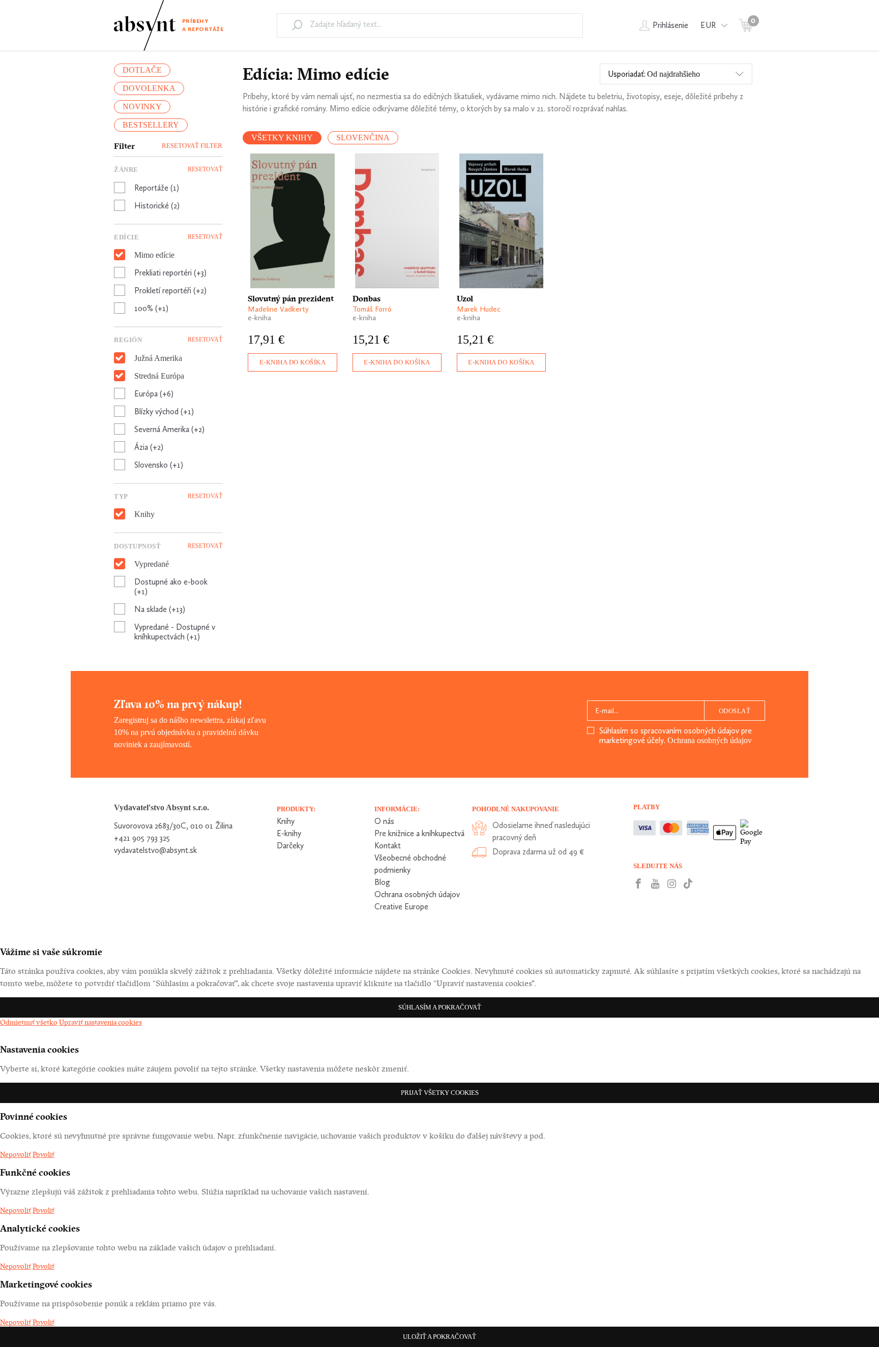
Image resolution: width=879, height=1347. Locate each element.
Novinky (142, 106)
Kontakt (387, 845)
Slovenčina (363, 137)
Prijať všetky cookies (440, 1092)
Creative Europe (401, 906)
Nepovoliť (15, 1154)
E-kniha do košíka (292, 362)
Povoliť (43, 1154)
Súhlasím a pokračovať (439, 1007)
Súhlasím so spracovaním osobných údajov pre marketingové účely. (675, 735)
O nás (384, 821)
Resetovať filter (192, 145)
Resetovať (205, 169)
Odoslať (735, 711)
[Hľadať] (297, 25)
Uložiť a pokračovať (439, 1336)
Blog (382, 882)
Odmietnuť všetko (28, 1022)
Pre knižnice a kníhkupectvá (419, 833)
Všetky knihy (282, 137)
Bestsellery (151, 124)
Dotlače (142, 70)
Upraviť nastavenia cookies (100, 1022)
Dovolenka (149, 88)
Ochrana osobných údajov (709, 740)
